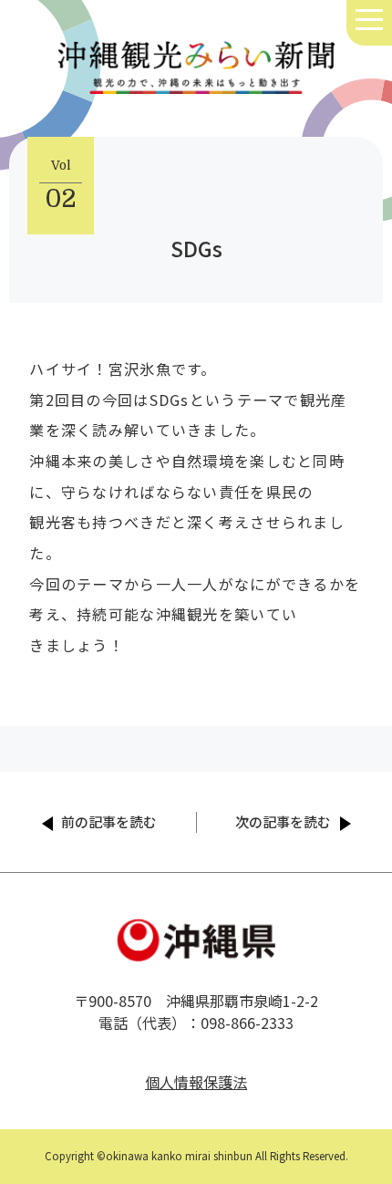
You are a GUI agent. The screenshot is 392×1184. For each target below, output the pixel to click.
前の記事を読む (109, 821)
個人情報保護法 (196, 1082)
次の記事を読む (283, 821)
